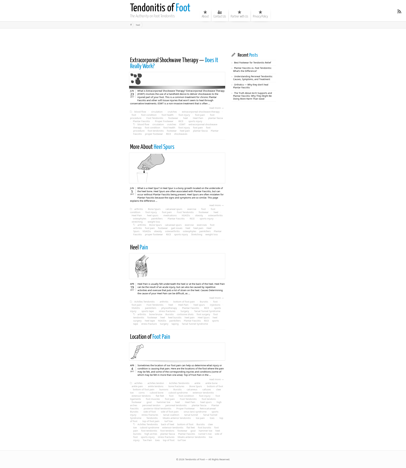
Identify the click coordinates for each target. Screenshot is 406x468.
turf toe (168, 421)
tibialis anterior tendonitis (177, 417)
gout (149, 402)
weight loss (154, 221)
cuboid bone (156, 392)
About (205, 16)
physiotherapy (169, 307)
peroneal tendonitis (176, 405)
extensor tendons (141, 395)
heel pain (185, 130)
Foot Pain (150, 337)
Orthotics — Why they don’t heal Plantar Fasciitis (250, 86)
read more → (216, 107)
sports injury (195, 121)
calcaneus (192, 389)
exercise (191, 209)
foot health (168, 114)
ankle (197, 383)
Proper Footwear (164, 121)
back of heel (167, 424)
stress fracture (149, 323)
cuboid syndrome (178, 392)
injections (215, 304)
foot (134, 114)
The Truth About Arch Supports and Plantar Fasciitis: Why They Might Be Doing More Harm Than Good (252, 95)
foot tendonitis (156, 130)
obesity (199, 215)
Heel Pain (198, 118)
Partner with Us (239, 16)
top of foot (168, 440)
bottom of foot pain (184, 301)
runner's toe (205, 433)
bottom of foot (215, 386)
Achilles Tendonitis (144, 301)
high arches (150, 433)
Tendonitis (152, 417)
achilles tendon (155, 383)
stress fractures (167, 311)
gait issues (176, 228)
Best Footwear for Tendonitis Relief (252, 62)
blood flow (140, 111)
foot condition (149, 114)
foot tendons (209, 398)
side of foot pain (170, 411)
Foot (160, 8)
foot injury (184, 114)
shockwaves (180, 133)
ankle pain (137, 386)
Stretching (196, 234)
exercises (202, 224)
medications (170, 215)
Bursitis (204, 301)
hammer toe (163, 402)
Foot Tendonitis (154, 118)
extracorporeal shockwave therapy (201, 111)
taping (175, 323)
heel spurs (152, 215)
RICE (180, 121)
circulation (157, 111)
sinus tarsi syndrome (195, 411)
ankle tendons (155, 386)
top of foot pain (150, 421)
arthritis (138, 209)
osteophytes (139, 218)
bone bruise (155, 314)
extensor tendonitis (203, 392)
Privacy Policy (260, 16)
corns (142, 392)
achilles (138, 383)
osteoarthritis (215, 215)
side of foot (149, 411)
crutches (172, 111)
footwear (173, 118)
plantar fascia (215, 118)
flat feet (160, 395)
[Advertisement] (184, 40)
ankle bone (211, 383)
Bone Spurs (154, 209)
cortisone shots (185, 314)
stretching (137, 221)
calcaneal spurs (174, 209)
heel (185, 118)
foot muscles (153, 398)
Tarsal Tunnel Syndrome (207, 311)
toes (212, 417)
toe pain (200, 417)
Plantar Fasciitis (141, 121)
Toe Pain (147, 440)
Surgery (184, 311)
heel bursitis (174, 317)
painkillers (157, 218)
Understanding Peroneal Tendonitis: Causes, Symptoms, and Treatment (253, 78)
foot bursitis (204, 427)
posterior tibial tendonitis (157, 408)
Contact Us (219, 16)
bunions (163, 389)
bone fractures (176, 386)
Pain (139, 248)
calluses (206, 389)
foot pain (200, 114)
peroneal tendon (151, 405)
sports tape (147, 311)
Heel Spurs (152, 147)
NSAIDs (186, 215)
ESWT (182, 124)
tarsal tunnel (191, 414)
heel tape (150, 320)
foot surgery (203, 314)
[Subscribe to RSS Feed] (399, 11)
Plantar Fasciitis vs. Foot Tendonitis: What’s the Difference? (252, 69)
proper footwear (154, 133)
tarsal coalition (171, 414)
